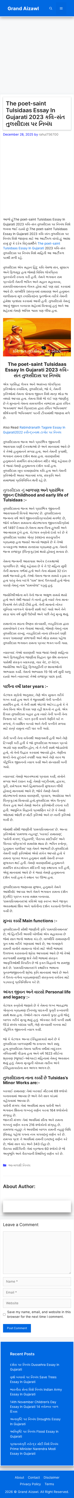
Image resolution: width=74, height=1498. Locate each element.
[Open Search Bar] (51, 8)
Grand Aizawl (23, 8)
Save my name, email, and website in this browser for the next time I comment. (39, 1314)
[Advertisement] (37, 53)
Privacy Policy (30, 1484)
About (19, 1477)
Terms (49, 1484)
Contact (34, 1477)
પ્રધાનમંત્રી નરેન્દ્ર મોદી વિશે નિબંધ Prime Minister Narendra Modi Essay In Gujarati (34, 1448)
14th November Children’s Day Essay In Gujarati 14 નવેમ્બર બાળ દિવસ (34, 1406)
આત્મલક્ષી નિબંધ (19, 1165)
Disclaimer (51, 1477)
